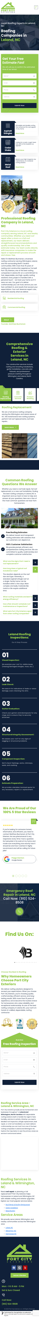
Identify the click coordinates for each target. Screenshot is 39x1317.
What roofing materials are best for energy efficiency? (18, 598)
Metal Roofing (10, 1211)
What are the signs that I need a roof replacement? (16, 562)
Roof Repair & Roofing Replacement (18, 1205)
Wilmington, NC (11, 1231)
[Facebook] (14, 1267)
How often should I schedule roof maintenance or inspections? (16, 605)
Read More (20, 133)
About (6, 320)
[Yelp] (25, 1267)
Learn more (9, 427)
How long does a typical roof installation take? (15, 569)
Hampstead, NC (11, 1234)
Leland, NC (9, 1228)
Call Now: (7, 1300)
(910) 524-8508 (10, 1303)
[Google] (19, 1267)
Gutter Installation (12, 1208)
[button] (13, 876)
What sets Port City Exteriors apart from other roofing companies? (17, 612)
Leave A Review (19, 1275)
